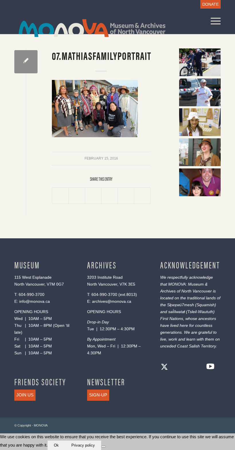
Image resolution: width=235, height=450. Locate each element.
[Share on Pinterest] (109, 196)
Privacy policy (83, 445)
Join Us (25, 394)
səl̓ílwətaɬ (176, 311)
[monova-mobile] (87, 31)
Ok (56, 445)
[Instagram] (187, 367)
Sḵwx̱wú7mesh (180, 304)
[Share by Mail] (142, 196)
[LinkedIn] (199, 367)
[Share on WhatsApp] (93, 196)
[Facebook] (176, 367)
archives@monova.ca (111, 301)
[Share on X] (77, 196)
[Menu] (213, 21)
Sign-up (98, 394)
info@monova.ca (34, 301)
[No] (103, 446)
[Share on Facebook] (60, 196)
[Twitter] (164, 367)
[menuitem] (209, 4)
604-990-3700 (31, 294)
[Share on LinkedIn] (126, 196)
